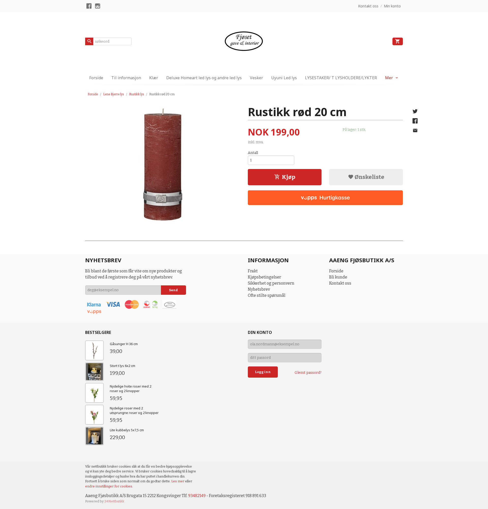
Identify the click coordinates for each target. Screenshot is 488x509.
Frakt (253, 271)
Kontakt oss (340, 283)
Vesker (256, 78)
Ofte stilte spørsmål (266, 295)
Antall (253, 153)
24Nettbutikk (114, 501)
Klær (153, 78)
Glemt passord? (308, 373)
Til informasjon (126, 78)
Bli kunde (338, 277)
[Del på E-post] (415, 130)
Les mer (178, 481)
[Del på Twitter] (415, 111)
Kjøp (288, 177)
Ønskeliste (369, 177)
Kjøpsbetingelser (264, 277)
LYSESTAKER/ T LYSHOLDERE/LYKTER (341, 78)
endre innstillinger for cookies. (109, 486)
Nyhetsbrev (259, 289)
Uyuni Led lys (284, 78)
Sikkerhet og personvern (271, 283)
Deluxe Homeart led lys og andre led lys (204, 78)
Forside (96, 78)
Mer (389, 78)
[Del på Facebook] (415, 121)
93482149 (197, 495)
